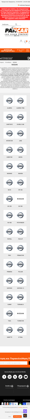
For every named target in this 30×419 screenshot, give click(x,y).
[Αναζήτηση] (16, 24)
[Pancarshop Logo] (16, 31)
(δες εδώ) (27, 50)
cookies (20, 407)
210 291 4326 (26, 1)
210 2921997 (19, 1)
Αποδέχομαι (17, 416)
